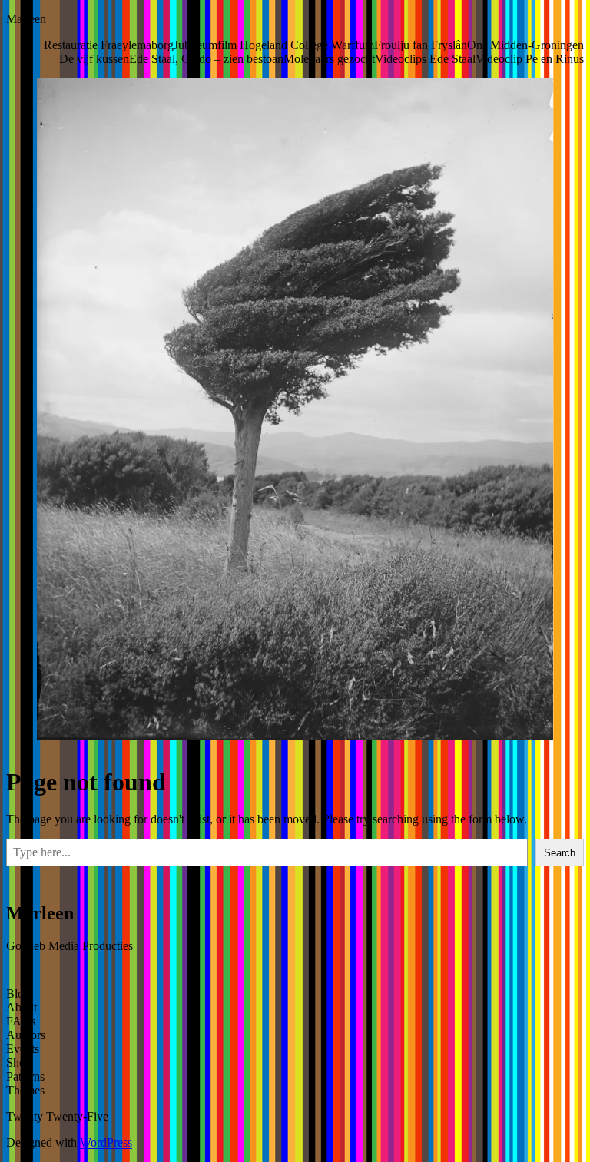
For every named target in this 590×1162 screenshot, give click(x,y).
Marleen (26, 18)
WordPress (106, 1142)
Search (559, 853)
